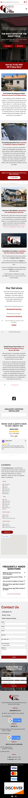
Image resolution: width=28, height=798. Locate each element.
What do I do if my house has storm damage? (12, 573)
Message (3, 647)
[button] (26, 9)
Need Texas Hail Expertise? (14, 594)
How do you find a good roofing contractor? (12, 577)
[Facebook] (12, 796)
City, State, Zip (5, 639)
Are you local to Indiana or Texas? (13, 581)
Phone (2, 630)
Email (2, 626)
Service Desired (5, 643)
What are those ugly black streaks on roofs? (13, 584)
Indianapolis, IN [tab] (7, 612)
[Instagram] (15, 796)
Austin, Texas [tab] (6, 615)
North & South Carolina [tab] (9, 618)
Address (3, 634)
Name (2, 621)
